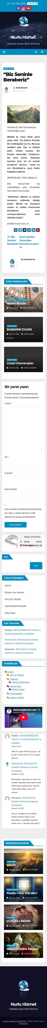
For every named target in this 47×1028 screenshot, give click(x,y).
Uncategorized (13, 889)
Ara (6, 557)
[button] (36, 52)
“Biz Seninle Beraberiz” (13, 240)
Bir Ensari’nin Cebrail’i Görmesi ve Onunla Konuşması (24, 767)
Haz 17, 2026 (14, 898)
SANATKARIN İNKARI (15, 606)
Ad (6, 457)
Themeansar (23, 1024)
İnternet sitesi (11, 489)
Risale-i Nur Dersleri (14, 592)
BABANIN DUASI (19, 329)
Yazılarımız (23, 300)
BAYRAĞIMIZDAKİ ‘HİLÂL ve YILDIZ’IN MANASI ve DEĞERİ (26, 739)
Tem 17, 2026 (14, 870)
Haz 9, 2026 (14, 954)
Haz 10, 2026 (14, 926)
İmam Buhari (17, 303)
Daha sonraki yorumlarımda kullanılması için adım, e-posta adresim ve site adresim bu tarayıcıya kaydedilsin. (23, 513)
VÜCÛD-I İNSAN (13, 599)
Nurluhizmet (21, 88)
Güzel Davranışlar (20, 363)
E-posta (9, 473)
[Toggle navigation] (42, 52)
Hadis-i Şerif (8, 68)
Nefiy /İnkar (10, 613)
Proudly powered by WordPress (15, 1021)
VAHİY (8, 586)
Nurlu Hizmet (23, 37)
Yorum (8, 403)
